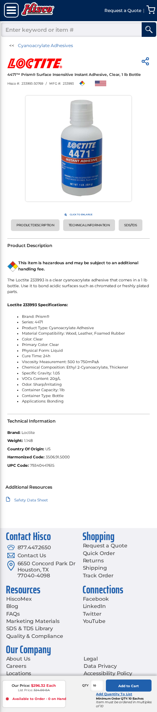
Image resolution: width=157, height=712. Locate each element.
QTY (85, 685)
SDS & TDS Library (29, 628)
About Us (18, 659)
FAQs (13, 614)
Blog (12, 606)
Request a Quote (105, 546)
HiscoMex (19, 599)
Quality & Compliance (34, 636)
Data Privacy (100, 666)
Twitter (92, 614)
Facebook (96, 599)
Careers (16, 666)
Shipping (95, 568)
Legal (91, 659)
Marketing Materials (33, 621)
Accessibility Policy (108, 673)
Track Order (98, 575)
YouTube (94, 621)
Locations (18, 673)
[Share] (145, 62)
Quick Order (99, 553)
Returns (93, 560)
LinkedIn (94, 606)
